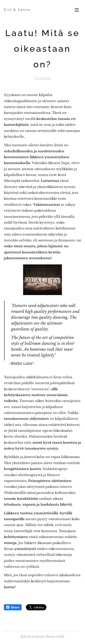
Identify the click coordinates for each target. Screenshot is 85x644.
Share (15, 607)
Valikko (76, 9)
